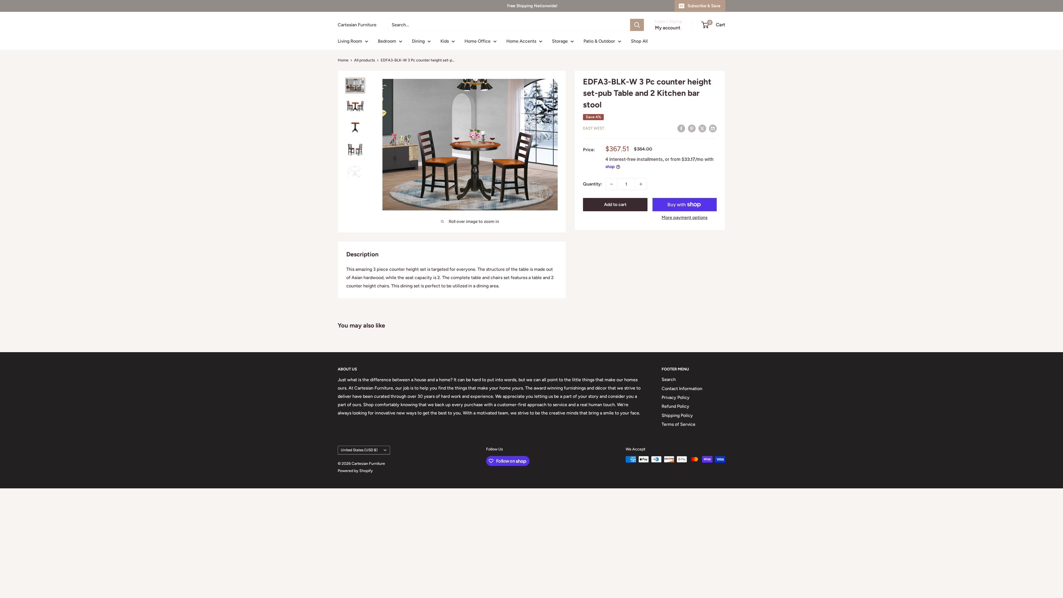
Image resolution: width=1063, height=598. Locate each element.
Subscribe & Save (704, 5)
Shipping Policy (677, 415)
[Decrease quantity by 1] (611, 184)
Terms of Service (678, 424)
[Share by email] (713, 128)
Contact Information (682, 388)
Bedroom (387, 41)
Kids (444, 41)
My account (667, 27)
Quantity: (592, 184)
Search (669, 379)
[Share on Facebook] (681, 128)
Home (343, 60)
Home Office (478, 41)
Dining (418, 41)
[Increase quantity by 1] (641, 184)
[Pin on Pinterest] (692, 128)
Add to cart (615, 204)
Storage (560, 41)
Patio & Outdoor (599, 41)
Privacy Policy (676, 397)
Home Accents (521, 41)
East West (593, 128)
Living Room (350, 41)
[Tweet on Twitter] (702, 128)
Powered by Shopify (355, 470)
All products (364, 60)
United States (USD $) (359, 450)
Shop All (639, 41)
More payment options (684, 217)
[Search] (637, 25)
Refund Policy (675, 406)
